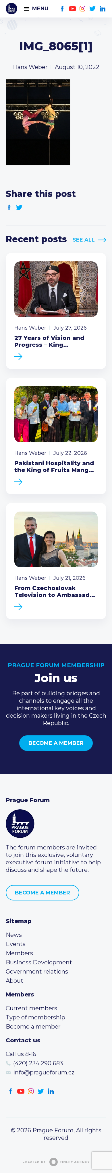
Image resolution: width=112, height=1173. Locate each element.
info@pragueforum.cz (43, 1072)
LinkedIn (102, 8)
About (14, 980)
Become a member (56, 743)
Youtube (72, 8)
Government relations (37, 971)
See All (84, 240)
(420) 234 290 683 (38, 1063)
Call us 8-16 (21, 1054)
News (14, 934)
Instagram (82, 8)
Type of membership (35, 1017)
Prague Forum (11, 8)
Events (16, 944)
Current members (31, 1008)
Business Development (39, 962)
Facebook (62, 8)
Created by (34, 1161)
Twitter (92, 8)
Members (19, 953)
